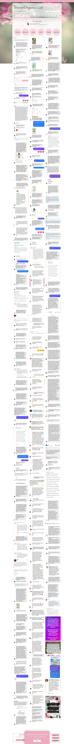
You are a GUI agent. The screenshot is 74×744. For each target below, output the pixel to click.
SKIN (18, 15)
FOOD (56, 15)
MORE (60, 15)
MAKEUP (21, 15)
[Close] (48, 732)
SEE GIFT (37, 740)
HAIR (28, 15)
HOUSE (32, 15)
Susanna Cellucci (32, 23)
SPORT (40, 15)
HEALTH (36, 15)
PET (53, 15)
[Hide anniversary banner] (72, 1)
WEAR (47, 15)
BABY (50, 15)
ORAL (25, 15)
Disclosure (55, 740)
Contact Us (55, 735)
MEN (43, 15)
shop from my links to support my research (22, 13)
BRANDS (14, 15)
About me (55, 737)
